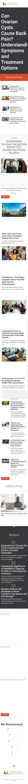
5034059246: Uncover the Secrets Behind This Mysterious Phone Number (14, 147)
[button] (14, 766)
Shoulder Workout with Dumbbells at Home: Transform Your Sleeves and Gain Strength (14, 593)
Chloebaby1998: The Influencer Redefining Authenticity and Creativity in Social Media (18, 120)
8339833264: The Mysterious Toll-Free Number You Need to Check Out (16, 110)
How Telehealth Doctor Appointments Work (14, 514)
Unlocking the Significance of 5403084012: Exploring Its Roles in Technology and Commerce (13, 570)
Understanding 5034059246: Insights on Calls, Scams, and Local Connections (17, 89)
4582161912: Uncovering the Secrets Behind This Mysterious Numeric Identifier (18, 463)
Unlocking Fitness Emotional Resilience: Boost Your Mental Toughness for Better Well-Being (18, 405)
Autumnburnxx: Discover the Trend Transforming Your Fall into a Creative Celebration (14, 549)
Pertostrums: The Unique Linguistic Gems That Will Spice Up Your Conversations (13, 281)
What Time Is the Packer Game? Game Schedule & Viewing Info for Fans (12, 235)
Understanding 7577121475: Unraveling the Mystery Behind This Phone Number (13, 380)
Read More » (14, 193)
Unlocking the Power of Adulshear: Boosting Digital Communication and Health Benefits (13, 334)
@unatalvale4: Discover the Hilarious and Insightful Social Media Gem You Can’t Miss (18, 99)
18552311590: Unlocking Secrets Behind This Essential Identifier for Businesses (18, 426)
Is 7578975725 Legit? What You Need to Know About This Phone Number (18, 443)
